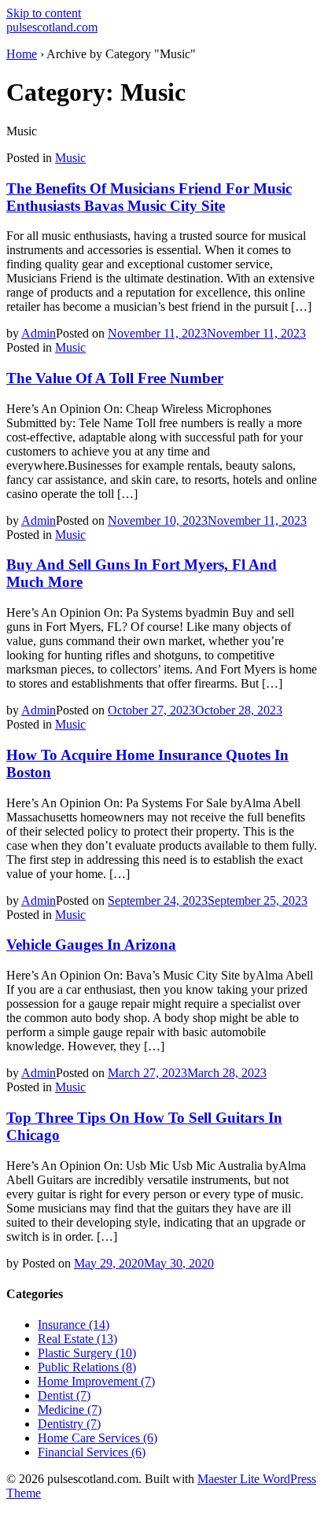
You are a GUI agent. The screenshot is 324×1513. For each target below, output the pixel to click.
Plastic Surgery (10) (87, 1353)
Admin (38, 333)
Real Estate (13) (77, 1338)
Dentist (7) (64, 1395)
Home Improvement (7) (96, 1381)
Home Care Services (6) (97, 1438)
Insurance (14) (73, 1324)
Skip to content (43, 13)
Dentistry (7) (69, 1423)
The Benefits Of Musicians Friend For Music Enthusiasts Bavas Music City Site (149, 197)
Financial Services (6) (91, 1452)
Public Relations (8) (87, 1367)
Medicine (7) (69, 1409)
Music (70, 157)
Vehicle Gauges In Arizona (91, 944)
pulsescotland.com (52, 27)
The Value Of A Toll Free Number (114, 378)
